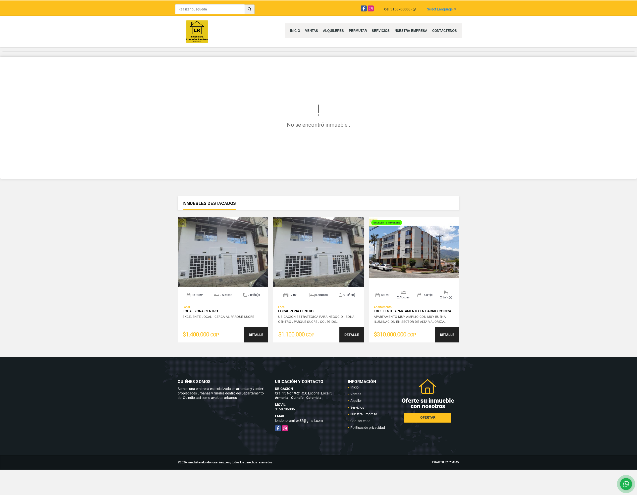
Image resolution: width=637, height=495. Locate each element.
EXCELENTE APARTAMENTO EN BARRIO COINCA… (414, 311)
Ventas (311, 31)
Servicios (381, 31)
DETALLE (256, 335)
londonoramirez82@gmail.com (299, 421)
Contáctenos (444, 31)
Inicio (295, 31)
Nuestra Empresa (411, 31)
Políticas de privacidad (367, 428)
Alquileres (333, 31)
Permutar (358, 31)
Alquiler (356, 401)
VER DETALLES (223, 252)
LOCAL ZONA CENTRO (200, 311)
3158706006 (400, 9)
